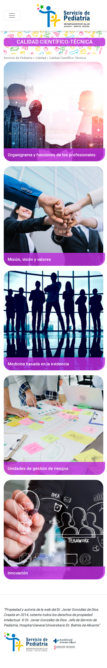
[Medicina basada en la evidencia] (53, 320)
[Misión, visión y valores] (53, 216)
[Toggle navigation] (12, 15)
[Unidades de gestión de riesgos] (53, 425)
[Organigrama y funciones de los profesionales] (53, 111)
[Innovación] (53, 529)
